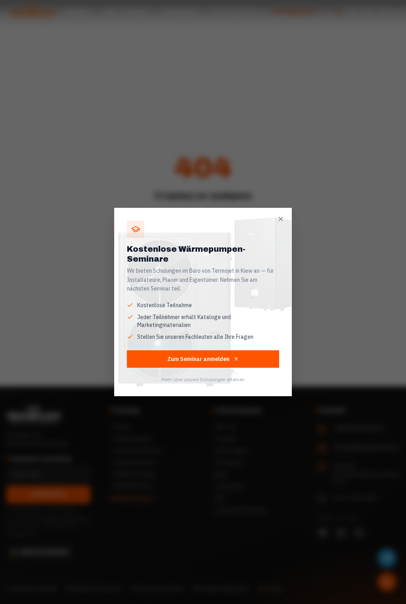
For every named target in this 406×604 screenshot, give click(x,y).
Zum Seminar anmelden (198, 359)
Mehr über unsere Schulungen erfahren (203, 379)
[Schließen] (280, 219)
